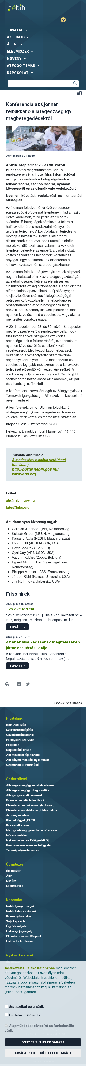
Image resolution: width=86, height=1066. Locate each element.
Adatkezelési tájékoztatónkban (30, 968)
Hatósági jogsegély (19, 931)
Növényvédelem (17, 835)
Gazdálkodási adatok (20, 734)
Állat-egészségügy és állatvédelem (30, 785)
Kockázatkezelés (18, 825)
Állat (9, 875)
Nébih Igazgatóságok (20, 906)
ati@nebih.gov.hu (20, 500)
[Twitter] (28, 684)
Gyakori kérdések (20, 955)
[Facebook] (18, 684)
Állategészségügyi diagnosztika (27, 790)
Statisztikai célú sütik (26, 1006)
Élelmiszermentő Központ (23, 936)
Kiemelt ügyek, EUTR (20, 820)
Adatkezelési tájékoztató (23, 754)
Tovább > (17, 627)
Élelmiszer (13, 870)
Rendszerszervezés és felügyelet (29, 845)
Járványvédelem (17, 815)
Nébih (21, 7)
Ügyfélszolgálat (16, 926)
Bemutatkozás (16, 724)
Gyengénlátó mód (65, 19)
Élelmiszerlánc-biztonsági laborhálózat (32, 810)
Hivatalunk (14, 718)
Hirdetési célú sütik (24, 1015)
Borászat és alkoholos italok (25, 800)
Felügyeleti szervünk (20, 739)
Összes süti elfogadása (43, 1042)
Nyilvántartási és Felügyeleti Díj (27, 840)
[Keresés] (75, 83)
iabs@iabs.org (18, 507)
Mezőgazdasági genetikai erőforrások (31, 830)
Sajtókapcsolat (16, 921)
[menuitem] (43, 30)
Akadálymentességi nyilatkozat (27, 759)
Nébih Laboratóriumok (21, 911)
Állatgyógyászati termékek (24, 795)
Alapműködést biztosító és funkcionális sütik (39, 1028)
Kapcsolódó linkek (18, 749)
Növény (11, 880)
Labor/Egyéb (14, 885)
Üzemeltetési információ (22, 764)
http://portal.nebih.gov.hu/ (35, 469)
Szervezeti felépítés (19, 729)
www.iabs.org (24, 474)
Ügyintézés (15, 864)
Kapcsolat (14, 900)
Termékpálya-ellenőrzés (22, 850)
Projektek (12, 744)
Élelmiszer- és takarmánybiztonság (30, 805)
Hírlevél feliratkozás (19, 941)
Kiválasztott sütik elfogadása (43, 1053)
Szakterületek (16, 779)
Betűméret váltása (79, 93)
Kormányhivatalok (18, 916)
